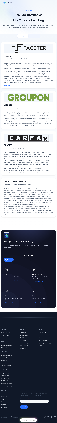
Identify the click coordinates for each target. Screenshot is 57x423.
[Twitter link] (48, 417)
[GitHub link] (45, 417)
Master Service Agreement (9, 416)
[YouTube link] (55, 417)
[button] (52, 2)
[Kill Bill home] (7, 2)
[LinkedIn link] (51, 417)
